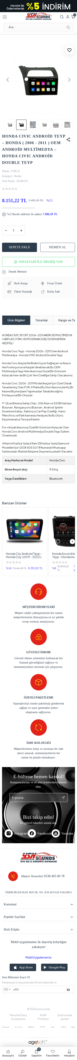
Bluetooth (56, 478)
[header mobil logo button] (38, 16)
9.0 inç (53, 469)
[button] (7, 79)
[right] (72, 541)
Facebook (45, 833)
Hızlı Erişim (11, 929)
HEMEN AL (57, 247)
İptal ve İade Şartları (64, 1017)
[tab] (16, 320)
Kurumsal (10, 904)
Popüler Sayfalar (14, 917)
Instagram (21, 833)
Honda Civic (57, 460)
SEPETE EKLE (19, 247)
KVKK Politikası (43, 1017)
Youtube (67, 833)
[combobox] (7, 989)
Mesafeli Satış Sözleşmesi (18, 1017)
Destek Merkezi (17, 271)
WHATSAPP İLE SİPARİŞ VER (41, 262)
